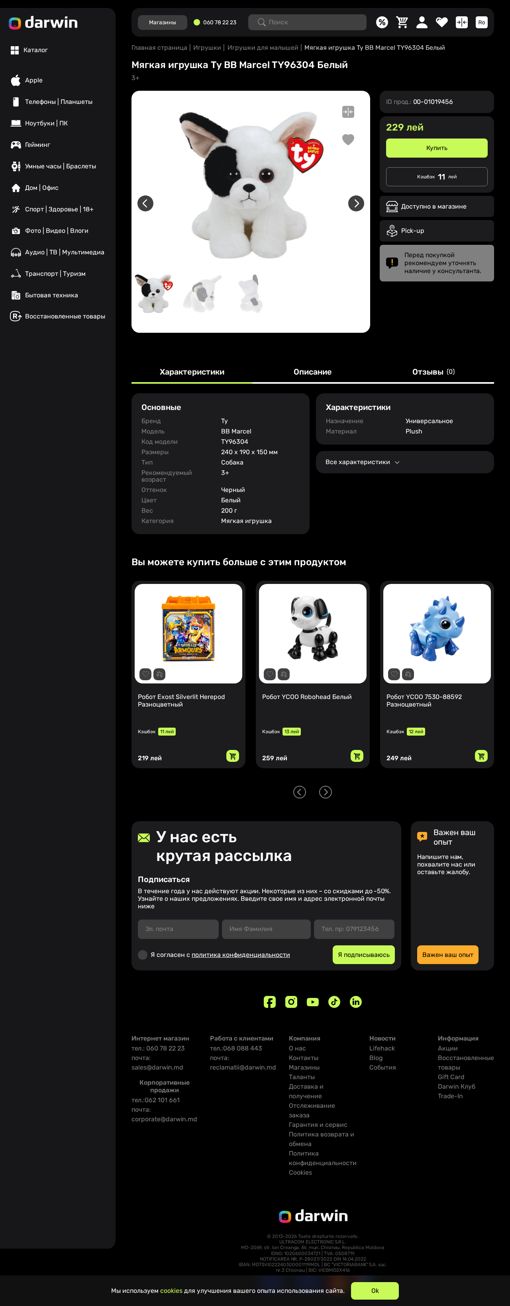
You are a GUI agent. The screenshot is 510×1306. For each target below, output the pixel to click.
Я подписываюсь (364, 955)
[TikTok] (334, 1002)
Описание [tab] (313, 372)
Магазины (304, 1067)
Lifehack (382, 1048)
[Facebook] (270, 1002)
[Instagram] (291, 1002)
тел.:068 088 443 (236, 1048)
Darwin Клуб (456, 1086)
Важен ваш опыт (447, 955)
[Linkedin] (356, 1002)
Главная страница (159, 47)
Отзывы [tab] (433, 372)
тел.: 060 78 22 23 (158, 1048)
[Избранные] (442, 22)
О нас (297, 1048)
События (382, 1067)
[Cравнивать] (462, 22)
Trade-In (450, 1096)
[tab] (29, 50)
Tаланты (302, 1077)
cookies (171, 1290)
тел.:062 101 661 (155, 1100)
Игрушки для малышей (263, 47)
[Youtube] (313, 1002)
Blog (376, 1058)
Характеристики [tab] (192, 372)
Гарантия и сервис (318, 1124)
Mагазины (162, 22)
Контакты (303, 1058)
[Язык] (482, 22)
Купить (436, 148)
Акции (448, 1048)
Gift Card (451, 1077)
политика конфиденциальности (241, 955)
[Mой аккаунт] (422, 22)
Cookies (300, 1172)
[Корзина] (402, 22)
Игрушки (207, 47)
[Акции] (382, 22)
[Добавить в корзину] (232, 756)
